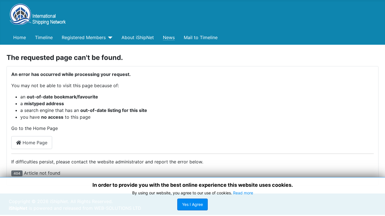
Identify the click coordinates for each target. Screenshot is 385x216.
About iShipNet (137, 37)
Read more (243, 192)
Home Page (34, 142)
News (169, 37)
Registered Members (84, 37)
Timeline (44, 37)
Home (19, 37)
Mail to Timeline (201, 37)
